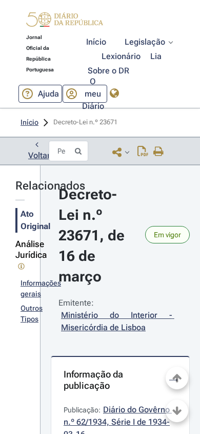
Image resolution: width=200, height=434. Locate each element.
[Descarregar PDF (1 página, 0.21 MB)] (142, 152)
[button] (64, 21)
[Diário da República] (64, 21)
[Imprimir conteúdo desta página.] (158, 152)
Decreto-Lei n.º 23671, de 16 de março (93, 235)
